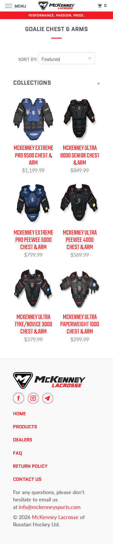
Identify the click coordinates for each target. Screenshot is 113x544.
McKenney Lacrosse (55, 517)
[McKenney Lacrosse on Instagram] (34, 398)
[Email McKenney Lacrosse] (49, 398)
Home (19, 413)
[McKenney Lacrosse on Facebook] (19, 398)
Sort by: (28, 59)
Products (25, 426)
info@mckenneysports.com (50, 507)
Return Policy (30, 466)
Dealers (22, 439)
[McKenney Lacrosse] (56, 5)
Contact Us (27, 479)
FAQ (17, 453)
